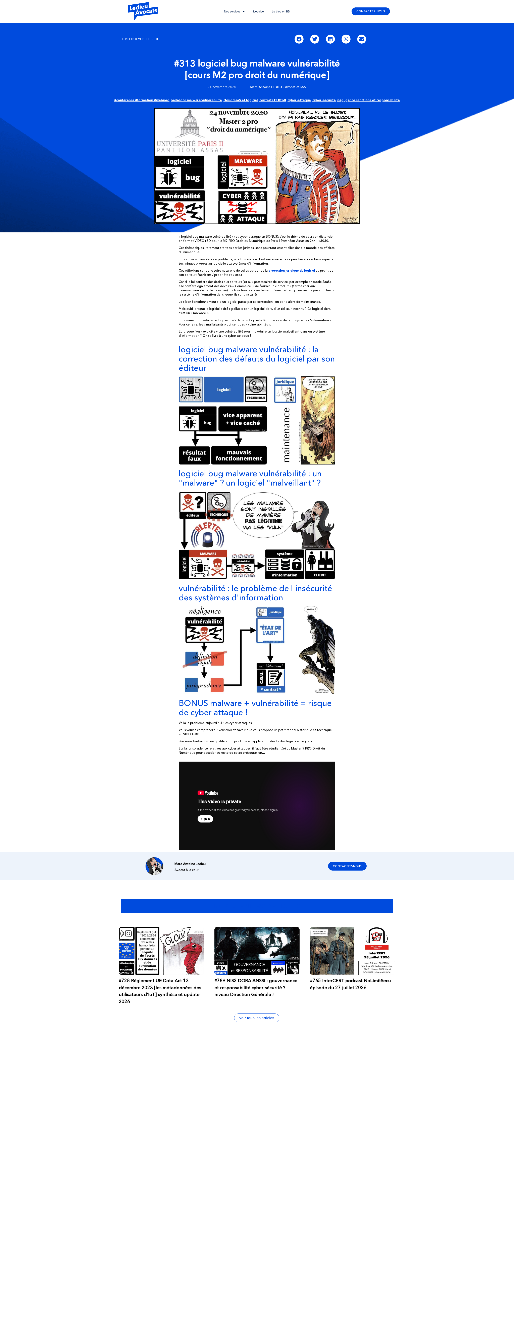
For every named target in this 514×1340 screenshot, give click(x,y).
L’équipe (258, 11)
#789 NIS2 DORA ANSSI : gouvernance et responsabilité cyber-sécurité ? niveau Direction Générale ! (255, 987)
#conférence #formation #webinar (141, 100)
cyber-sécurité (324, 100)
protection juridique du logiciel (291, 270)
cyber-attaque (299, 100)
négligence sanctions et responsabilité (368, 100)
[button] (299, 39)
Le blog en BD (281, 11)
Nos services (232, 11)
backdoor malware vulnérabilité (196, 100)
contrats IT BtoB (272, 100)
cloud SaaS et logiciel (240, 100)
